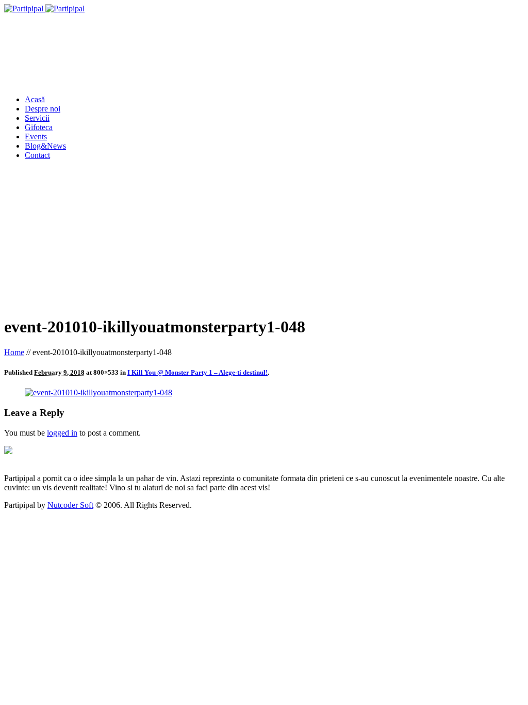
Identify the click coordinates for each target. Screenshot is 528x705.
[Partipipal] (44, 8)
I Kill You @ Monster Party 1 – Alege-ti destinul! (197, 372)
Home (14, 352)
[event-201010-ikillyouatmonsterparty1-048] (98, 392)
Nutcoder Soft (70, 505)
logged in (62, 432)
